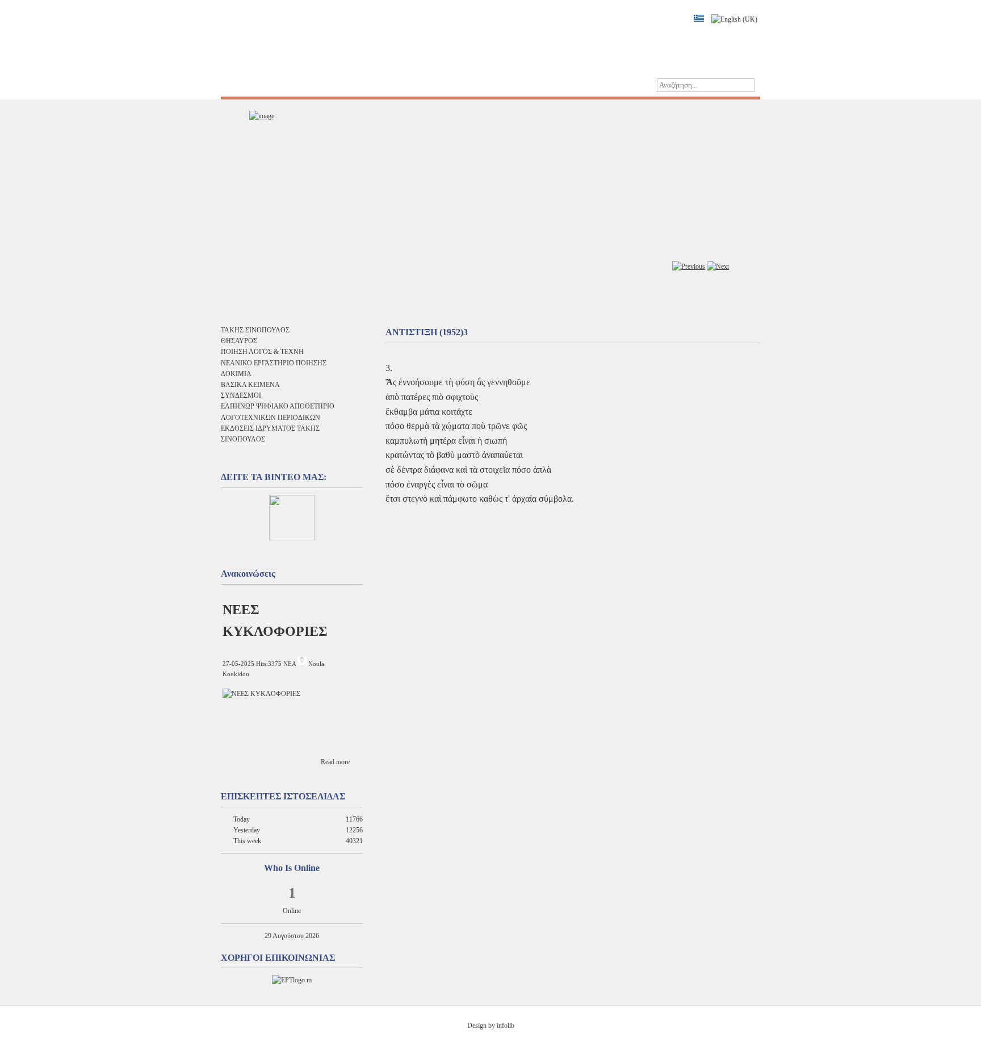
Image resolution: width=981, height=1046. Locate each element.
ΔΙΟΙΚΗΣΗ (348, 85)
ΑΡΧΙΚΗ (243, 85)
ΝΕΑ (289, 663)
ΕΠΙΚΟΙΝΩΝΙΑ (409, 85)
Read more (335, 762)
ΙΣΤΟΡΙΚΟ (293, 85)
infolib (505, 1026)
